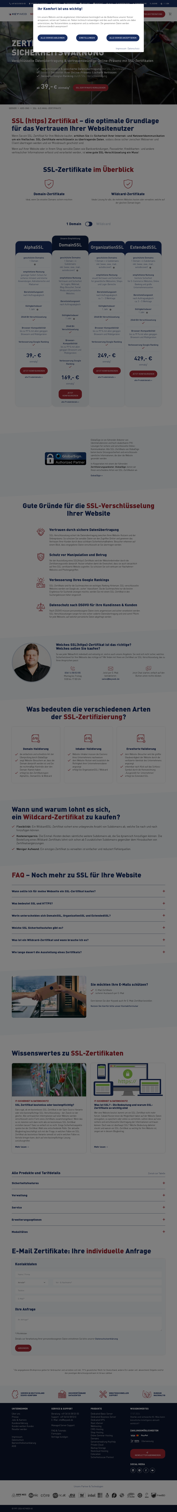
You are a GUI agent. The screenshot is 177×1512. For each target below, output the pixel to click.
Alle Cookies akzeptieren (123, 37)
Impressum (121, 48)
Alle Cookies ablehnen (52, 37)
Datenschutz (133, 48)
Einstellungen (87, 37)
